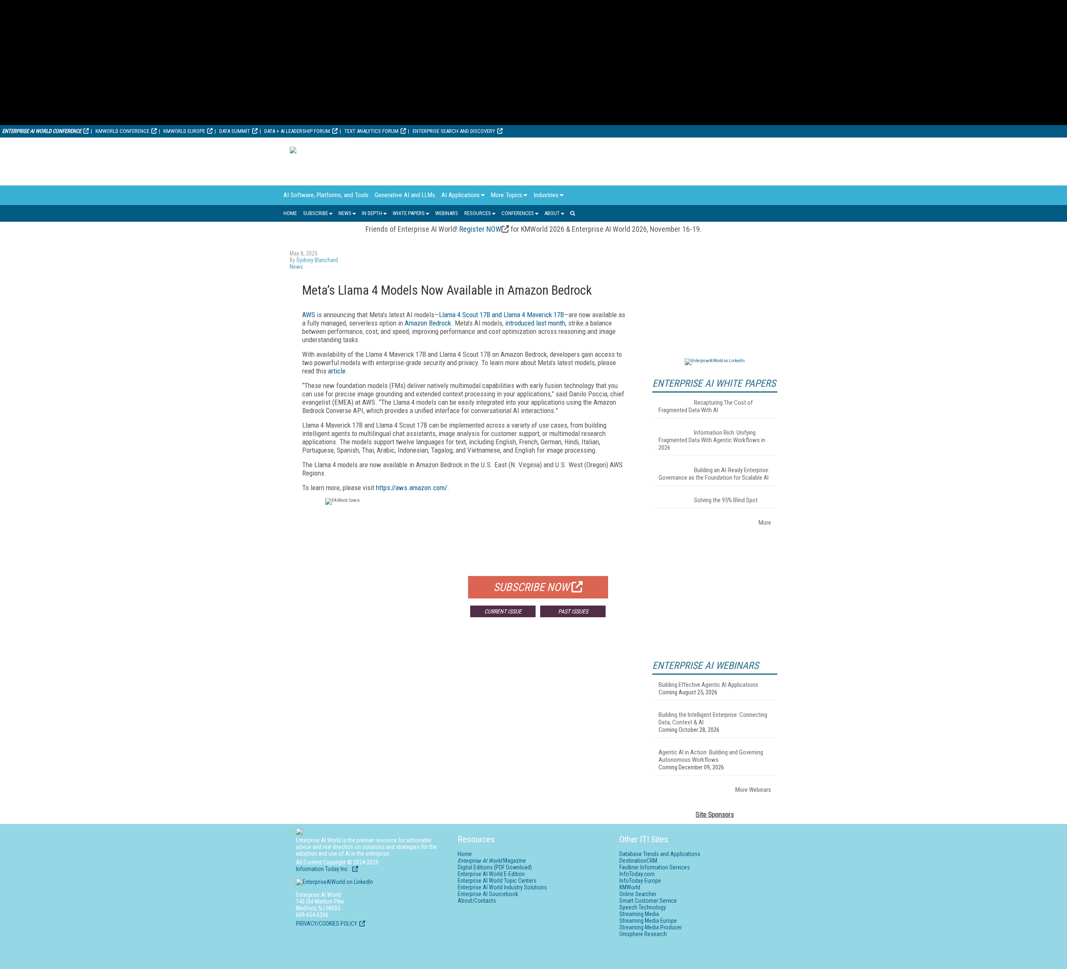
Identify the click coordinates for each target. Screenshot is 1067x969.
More (765, 522)
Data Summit (234, 131)
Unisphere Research (643, 934)
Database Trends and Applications (659, 854)
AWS (308, 314)
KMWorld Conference (122, 131)
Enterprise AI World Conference (41, 131)
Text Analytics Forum (371, 131)
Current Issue (502, 611)
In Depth (372, 213)
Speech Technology (642, 907)
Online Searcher (637, 894)
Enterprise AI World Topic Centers (497, 880)
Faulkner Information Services (654, 867)
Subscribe (315, 213)
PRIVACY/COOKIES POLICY (326, 923)
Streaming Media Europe (648, 920)
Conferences (517, 213)
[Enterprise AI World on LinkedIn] (715, 360)
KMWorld (629, 887)
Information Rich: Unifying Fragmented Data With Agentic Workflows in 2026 (712, 440)
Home (290, 213)
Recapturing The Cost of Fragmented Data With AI (706, 406)
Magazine (492, 860)
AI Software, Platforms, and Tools (325, 195)
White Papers (409, 213)
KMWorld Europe (184, 131)
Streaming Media (639, 914)
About (552, 213)
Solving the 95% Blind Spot (726, 500)
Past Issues (573, 611)
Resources (477, 213)
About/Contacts (477, 900)
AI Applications (460, 195)
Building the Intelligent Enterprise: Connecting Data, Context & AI (713, 718)
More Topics (506, 195)
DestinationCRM (638, 860)
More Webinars (753, 790)
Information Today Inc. (323, 869)
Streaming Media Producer (650, 927)
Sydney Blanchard (317, 260)
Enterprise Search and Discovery (454, 131)
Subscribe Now (531, 587)
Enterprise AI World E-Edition (491, 874)
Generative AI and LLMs (405, 195)
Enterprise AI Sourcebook (488, 894)
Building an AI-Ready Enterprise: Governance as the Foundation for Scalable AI (714, 473)
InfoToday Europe (640, 880)
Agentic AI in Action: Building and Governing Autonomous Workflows (711, 756)
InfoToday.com (637, 874)
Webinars (446, 213)
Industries (546, 195)
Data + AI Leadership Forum (297, 131)
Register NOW (480, 229)
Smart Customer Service (648, 900)
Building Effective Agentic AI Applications (708, 685)
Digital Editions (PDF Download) (495, 867)
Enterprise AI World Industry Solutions (502, 887)
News (344, 213)
